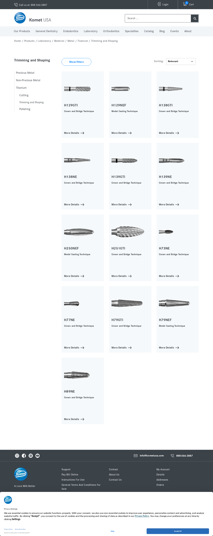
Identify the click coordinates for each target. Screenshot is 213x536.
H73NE (164, 248)
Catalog (149, 31)
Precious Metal (25, 72)
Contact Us (115, 479)
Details (160, 474)
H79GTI (117, 320)
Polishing (24, 109)
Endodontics (70, 31)
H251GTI (118, 248)
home (17, 41)
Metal (71, 41)
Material (59, 41)
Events (174, 31)
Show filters (76, 62)
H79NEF (165, 320)
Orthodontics (111, 31)
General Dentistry (47, 31)
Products (29, 41)
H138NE (70, 177)
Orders (160, 485)
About (188, 31)
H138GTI (166, 105)
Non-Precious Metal (28, 80)
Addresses (162, 479)
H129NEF (118, 105)
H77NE (69, 320)
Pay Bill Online (70, 474)
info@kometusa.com (152, 455)
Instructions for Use (73, 479)
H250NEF (71, 248)
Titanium (83, 41)
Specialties (131, 31)
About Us (114, 474)
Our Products (22, 31)
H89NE (69, 391)
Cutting (23, 95)
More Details (71, 133)
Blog (162, 31)
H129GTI (71, 105)
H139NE (165, 177)
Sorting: (159, 61)
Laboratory (91, 31)
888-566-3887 (184, 455)
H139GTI (118, 177)
